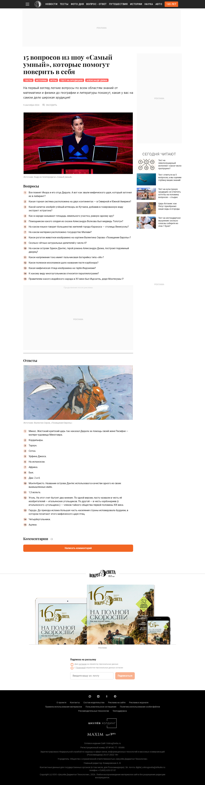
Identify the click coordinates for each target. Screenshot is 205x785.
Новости (51, 4)
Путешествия (118, 4)
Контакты (75, 702)
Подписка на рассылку (83, 659)
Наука (149, 4)
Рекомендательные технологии (93, 711)
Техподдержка (120, 711)
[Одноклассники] (107, 696)
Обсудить (51, 105)
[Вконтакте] (98, 696)
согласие (82, 664)
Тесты (64, 4)
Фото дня (77, 4)
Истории (136, 4)
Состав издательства (93, 702)
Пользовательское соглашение (101, 707)
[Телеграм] (115, 696)
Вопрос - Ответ (96, 4)
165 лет (171, 4)
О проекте (61, 702)
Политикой (81, 668)
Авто (158, 4)
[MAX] (90, 696)
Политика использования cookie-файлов (140, 707)
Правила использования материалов (63, 707)
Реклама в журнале (138, 702)
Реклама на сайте (116, 702)
